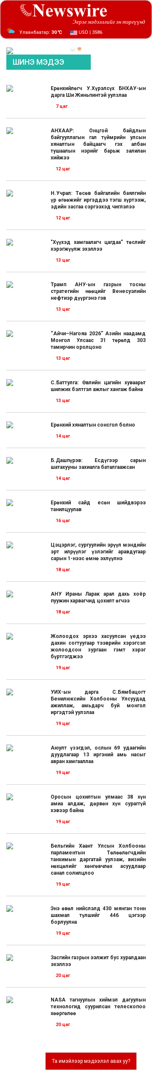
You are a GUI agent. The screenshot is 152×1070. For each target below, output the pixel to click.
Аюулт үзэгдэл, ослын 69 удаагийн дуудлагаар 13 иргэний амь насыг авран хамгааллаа (98, 754)
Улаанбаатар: (40, 32)
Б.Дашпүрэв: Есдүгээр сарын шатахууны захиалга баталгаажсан (98, 463)
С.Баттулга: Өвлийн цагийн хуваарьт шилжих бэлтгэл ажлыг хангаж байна (98, 386)
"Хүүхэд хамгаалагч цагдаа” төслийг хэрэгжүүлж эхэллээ (98, 245)
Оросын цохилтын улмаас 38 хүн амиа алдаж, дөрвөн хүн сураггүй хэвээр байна (98, 803)
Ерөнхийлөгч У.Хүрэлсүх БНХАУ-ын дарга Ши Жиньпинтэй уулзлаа (98, 91)
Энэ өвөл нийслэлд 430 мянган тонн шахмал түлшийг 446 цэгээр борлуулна (98, 915)
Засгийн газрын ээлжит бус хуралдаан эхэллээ (98, 961)
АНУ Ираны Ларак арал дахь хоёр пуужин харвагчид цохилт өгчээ (98, 597)
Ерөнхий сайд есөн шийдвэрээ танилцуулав (98, 506)
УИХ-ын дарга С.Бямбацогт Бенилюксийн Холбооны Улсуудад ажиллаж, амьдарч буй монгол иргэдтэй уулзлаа (98, 702)
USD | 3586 (89, 32)
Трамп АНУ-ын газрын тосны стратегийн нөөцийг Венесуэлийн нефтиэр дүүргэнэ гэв (98, 291)
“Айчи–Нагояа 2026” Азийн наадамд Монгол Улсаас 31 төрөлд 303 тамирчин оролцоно (98, 340)
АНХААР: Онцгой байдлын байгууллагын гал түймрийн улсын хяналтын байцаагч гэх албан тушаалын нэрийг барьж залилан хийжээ (98, 144)
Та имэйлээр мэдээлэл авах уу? (91, 1061)
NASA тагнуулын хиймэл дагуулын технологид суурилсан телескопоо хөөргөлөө (98, 1006)
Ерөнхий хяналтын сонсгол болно (93, 425)
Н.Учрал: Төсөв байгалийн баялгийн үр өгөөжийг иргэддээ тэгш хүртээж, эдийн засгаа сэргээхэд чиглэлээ (98, 200)
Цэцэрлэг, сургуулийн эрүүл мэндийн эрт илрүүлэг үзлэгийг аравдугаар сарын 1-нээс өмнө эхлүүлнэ (98, 551)
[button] (72, 48)
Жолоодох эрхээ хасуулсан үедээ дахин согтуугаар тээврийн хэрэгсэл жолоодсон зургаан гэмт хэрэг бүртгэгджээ (98, 646)
